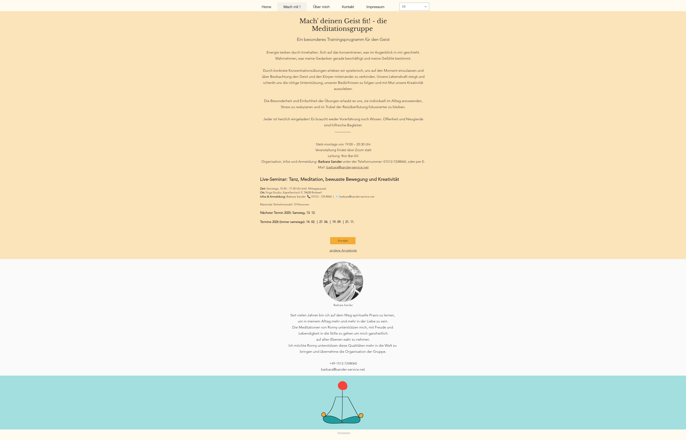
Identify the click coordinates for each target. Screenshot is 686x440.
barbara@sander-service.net (347, 167)
